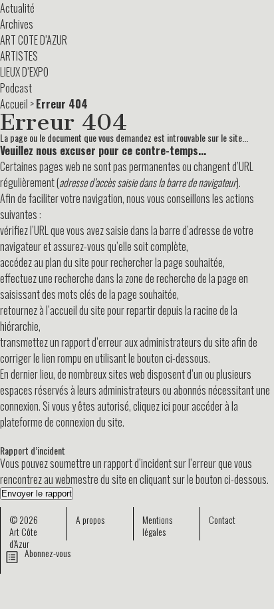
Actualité (17, 8)
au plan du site (61, 262)
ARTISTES (19, 56)
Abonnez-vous (47, 553)
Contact (222, 519)
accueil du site (77, 310)
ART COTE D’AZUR (33, 40)
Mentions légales (157, 525)
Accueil (14, 104)
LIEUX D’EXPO (24, 72)
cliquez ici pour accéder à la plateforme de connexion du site (119, 414)
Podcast (16, 88)
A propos (90, 519)
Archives (16, 24)
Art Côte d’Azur (23, 537)
